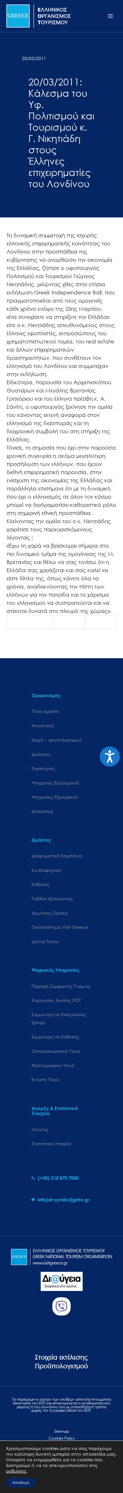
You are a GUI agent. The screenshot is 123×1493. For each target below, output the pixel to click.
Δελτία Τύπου (45, 941)
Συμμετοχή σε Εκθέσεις (55, 1037)
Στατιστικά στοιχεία (51, 1143)
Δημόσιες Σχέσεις (50, 913)
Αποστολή (43, 726)
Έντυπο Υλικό (45, 1079)
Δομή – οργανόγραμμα (57, 740)
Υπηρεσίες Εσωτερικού (55, 783)
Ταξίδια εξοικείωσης (52, 898)
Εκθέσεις (41, 884)
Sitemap (61, 1431)
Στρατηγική (43, 768)
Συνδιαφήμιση (47, 870)
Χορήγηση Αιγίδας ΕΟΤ (56, 1000)
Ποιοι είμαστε (45, 711)
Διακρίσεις (42, 811)
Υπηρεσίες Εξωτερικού (55, 797)
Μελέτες (40, 1129)
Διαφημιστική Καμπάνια (57, 856)
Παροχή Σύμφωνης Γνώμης (61, 986)
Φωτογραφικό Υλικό (53, 1065)
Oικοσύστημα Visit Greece (60, 927)
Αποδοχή (20, 1482)
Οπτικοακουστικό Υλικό (56, 1051)
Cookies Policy (62, 1438)
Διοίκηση (41, 754)
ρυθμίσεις (16, 1471)
